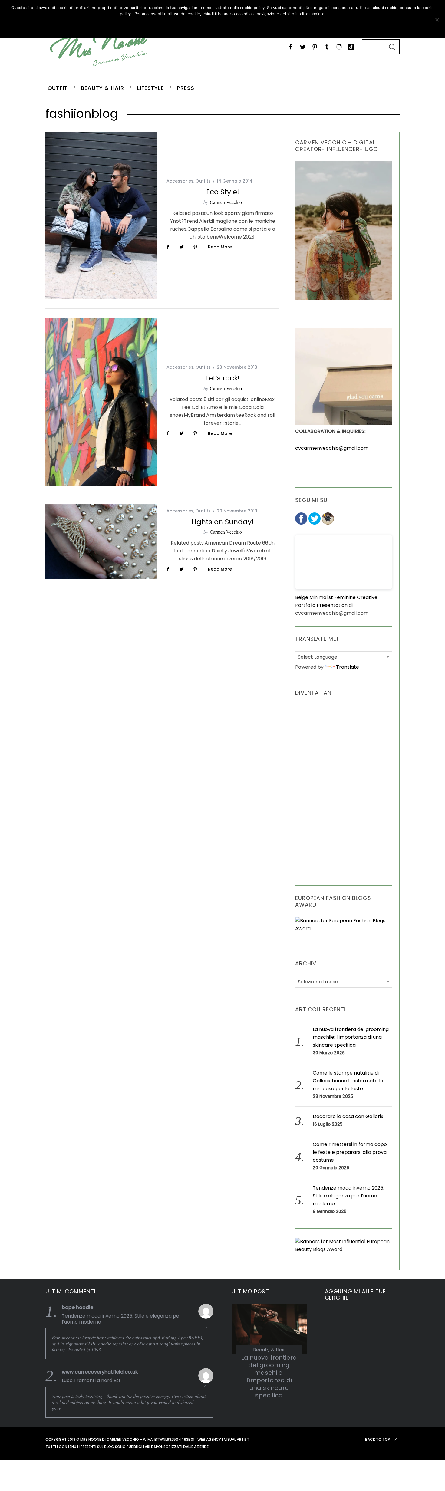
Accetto (187, 26)
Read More (220, 247)
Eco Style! (222, 192)
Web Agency (209, 1439)
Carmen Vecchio (226, 202)
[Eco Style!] (101, 215)
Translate (347, 666)
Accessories (179, 181)
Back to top (377, 1439)
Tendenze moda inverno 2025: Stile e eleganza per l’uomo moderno (348, 1195)
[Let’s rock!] (101, 401)
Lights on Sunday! (223, 522)
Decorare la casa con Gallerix (348, 1116)
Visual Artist (236, 1439)
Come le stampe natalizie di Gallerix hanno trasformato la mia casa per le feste (348, 1080)
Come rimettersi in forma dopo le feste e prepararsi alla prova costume (350, 1152)
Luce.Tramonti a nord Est (91, 1380)
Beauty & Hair (269, 1349)
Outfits (203, 181)
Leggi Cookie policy (244, 26)
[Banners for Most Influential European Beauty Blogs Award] (343, 1249)
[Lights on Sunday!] (101, 541)
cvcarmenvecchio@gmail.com (331, 448)
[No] (436, 19)
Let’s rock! (222, 378)
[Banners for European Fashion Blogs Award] (343, 928)
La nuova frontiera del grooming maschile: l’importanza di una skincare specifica (351, 1037)
